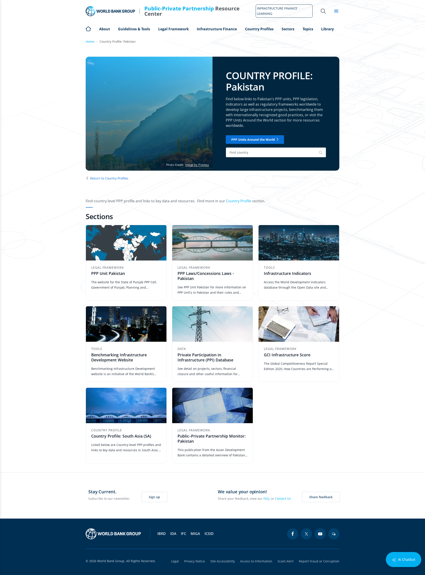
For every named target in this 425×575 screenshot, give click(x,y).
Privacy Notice (194, 561)
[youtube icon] (320, 533)
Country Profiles (259, 29)
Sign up (154, 497)
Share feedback (321, 497)
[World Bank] (113, 533)
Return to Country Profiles (109, 178)
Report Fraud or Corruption (319, 561)
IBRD (161, 533)
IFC (183, 533)
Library (327, 29)
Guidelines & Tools (134, 29)
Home (88, 28)
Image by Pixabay (197, 164)
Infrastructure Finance (217, 29)
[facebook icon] (292, 533)
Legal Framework (173, 29)
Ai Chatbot (406, 559)
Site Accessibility (222, 561)
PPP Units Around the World (253, 139)
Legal (175, 561)
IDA (173, 533)
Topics (308, 29)
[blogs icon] (333, 533)
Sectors (288, 29)
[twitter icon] (306, 533)
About (104, 29)
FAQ (266, 498)
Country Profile (238, 201)
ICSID (209, 533)
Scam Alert (286, 561)
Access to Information (256, 561)
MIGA (195, 533)
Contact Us (283, 498)
